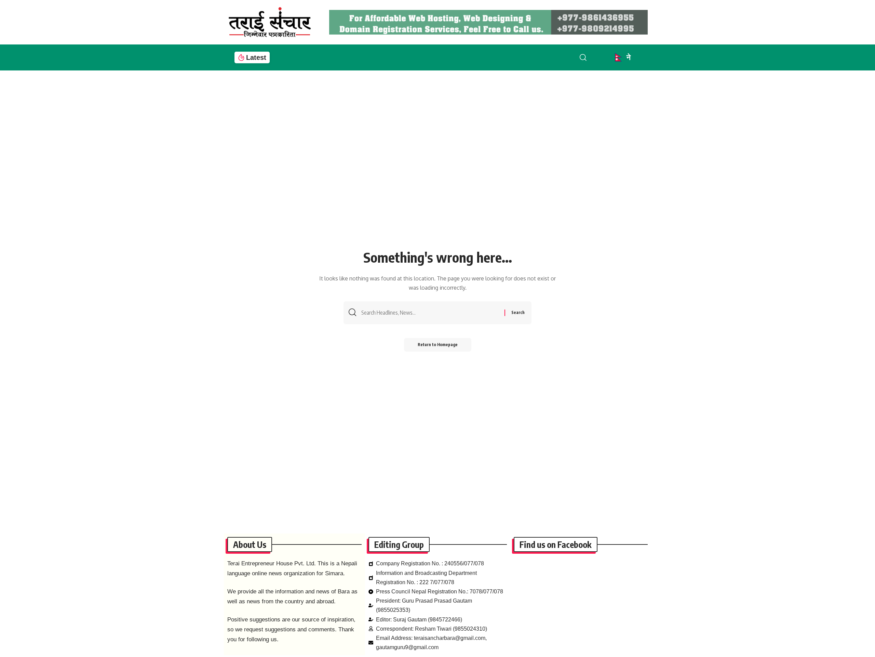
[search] (589, 57)
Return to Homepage (438, 344)
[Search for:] (430, 312)
